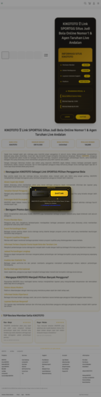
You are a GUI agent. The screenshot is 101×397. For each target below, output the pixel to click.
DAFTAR (59, 193)
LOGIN (40, 193)
